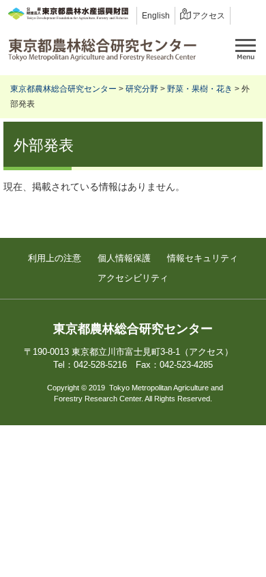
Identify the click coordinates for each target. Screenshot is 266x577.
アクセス (208, 16)
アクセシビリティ (133, 278)
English (156, 16)
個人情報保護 (124, 258)
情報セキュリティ (202, 258)
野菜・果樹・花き (200, 89)
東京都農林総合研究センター (63, 89)
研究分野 (141, 89)
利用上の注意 (54, 258)
